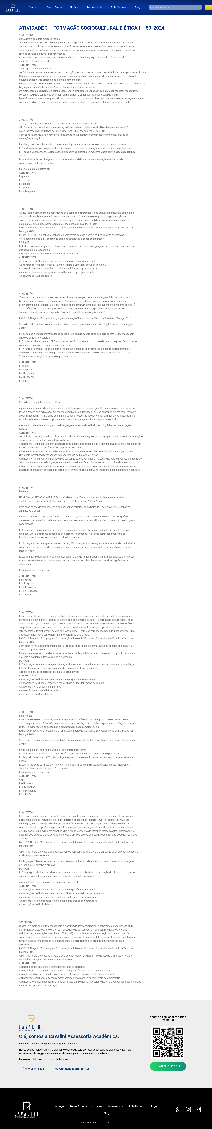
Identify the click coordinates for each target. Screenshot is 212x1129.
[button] (168, 1066)
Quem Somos (54, 7)
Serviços (34, 7)
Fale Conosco (119, 7)
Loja (154, 1106)
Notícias (75, 7)
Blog (138, 7)
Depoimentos (95, 7)
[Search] (199, 7)
